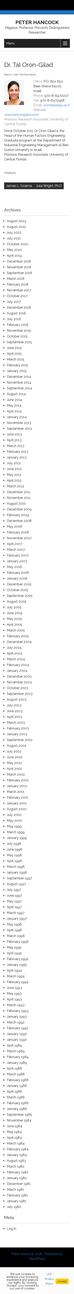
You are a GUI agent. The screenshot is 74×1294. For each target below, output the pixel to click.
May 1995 (14, 947)
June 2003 (14, 711)
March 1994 (16, 976)
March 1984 (16, 1143)
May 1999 (14, 826)
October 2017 (17, 296)
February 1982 (17, 1172)
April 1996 (14, 930)
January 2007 (17, 561)
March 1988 (16, 1074)
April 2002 (14, 769)
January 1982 (17, 1178)
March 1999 (16, 832)
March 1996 (16, 936)
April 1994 (14, 970)
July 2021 (14, 238)
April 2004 (14, 653)
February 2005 (18, 636)
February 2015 (17, 365)
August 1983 (16, 1161)
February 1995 (17, 959)
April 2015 (14, 354)
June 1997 (14, 895)
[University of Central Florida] (31, 5)
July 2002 (14, 751)
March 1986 (16, 1097)
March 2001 (15, 792)
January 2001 (17, 803)
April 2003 (14, 717)
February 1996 (18, 942)
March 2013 (15, 446)
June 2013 (14, 434)
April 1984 (14, 1138)
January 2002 (17, 786)
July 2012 (14, 463)
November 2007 (19, 538)
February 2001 (17, 797)
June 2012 (14, 469)
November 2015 (19, 331)
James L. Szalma (19, 186)
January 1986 (17, 1109)
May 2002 (14, 763)
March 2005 (16, 630)
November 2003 (19, 682)
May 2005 (14, 619)
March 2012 (15, 486)
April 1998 (14, 861)
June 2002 (14, 757)
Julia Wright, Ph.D (49, 186)
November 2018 (19, 267)
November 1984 (19, 1120)
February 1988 (18, 1080)
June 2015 (14, 348)
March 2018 (15, 279)
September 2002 (19, 740)
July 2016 (14, 319)
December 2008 (19, 521)
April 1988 (14, 1068)
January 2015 (17, 371)
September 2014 (19, 388)
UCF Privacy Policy (49, 1279)
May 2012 (14, 475)
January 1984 (17, 1155)
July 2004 (14, 648)
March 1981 (15, 1189)
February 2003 (18, 728)
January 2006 (17, 578)
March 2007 (16, 550)
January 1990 (17, 1040)
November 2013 (19, 423)
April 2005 (14, 625)
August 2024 (16, 221)
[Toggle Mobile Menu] (70, 4)
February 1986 (18, 1103)
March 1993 (15, 1005)
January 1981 (16, 1201)
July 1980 (14, 1207)
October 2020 (17, 244)
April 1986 (14, 1091)
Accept (62, 1281)
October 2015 (17, 336)
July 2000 (14, 815)
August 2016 (16, 313)
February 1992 (17, 1028)
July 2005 (14, 607)
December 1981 (19, 1184)
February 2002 (18, 780)
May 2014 (14, 405)
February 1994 (18, 982)
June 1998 (14, 849)
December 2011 (18, 492)
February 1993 (17, 1011)
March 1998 (16, 867)
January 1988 (17, 1086)
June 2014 (14, 400)
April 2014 (14, 411)
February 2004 (18, 665)
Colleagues (10, 173)
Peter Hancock (37, 22)
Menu (10, 43)
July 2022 (14, 233)
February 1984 (18, 1149)
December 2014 (19, 377)
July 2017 (14, 302)
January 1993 (17, 1017)
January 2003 (17, 734)
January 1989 (17, 1063)
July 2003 (14, 705)
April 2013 (14, 440)
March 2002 (16, 774)
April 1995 (14, 953)
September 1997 (19, 878)
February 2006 (18, 573)
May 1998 (14, 855)
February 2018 (17, 284)
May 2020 (14, 250)
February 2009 (18, 515)
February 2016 (17, 325)
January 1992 (17, 1034)
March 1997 (15, 913)
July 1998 (14, 844)
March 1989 (16, 1051)
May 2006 (14, 567)
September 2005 (19, 596)
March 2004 (16, 659)
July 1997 (14, 890)
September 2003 (19, 694)
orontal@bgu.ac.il (56, 105)
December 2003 (19, 676)
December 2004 (19, 642)
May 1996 (14, 924)
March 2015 (15, 359)
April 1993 (14, 999)
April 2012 (14, 480)
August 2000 (17, 809)
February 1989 (18, 1057)
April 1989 (14, 1045)
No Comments (28, 74)
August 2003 (16, 699)
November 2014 (19, 382)
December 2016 (19, 307)
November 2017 (19, 290)
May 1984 (14, 1132)
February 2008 (18, 532)
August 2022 (16, 227)
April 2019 (14, 256)
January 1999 (17, 838)
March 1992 (15, 1022)
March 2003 (16, 723)
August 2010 (16, 503)
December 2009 (19, 509)
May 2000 (14, 821)
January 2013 (17, 457)
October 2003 (17, 688)
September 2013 (19, 429)
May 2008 (14, 527)
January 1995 (17, 965)
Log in (11, 1229)
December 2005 (19, 584)
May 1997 (14, 901)
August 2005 (16, 601)
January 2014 (17, 417)
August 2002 (16, 746)
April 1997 (14, 907)
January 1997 (17, 919)
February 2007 (18, 555)
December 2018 (19, 261)
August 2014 (16, 394)
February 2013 (17, 452)
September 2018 (19, 273)
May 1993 (14, 993)
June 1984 (14, 1126)
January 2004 (17, 671)
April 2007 (14, 544)
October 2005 (17, 590)
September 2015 (19, 342)
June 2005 (14, 613)
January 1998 (17, 872)
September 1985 (19, 1115)
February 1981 (17, 1195)
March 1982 (15, 1166)
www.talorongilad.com (21, 115)
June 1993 (14, 988)
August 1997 (16, 884)
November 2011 (19, 498)
